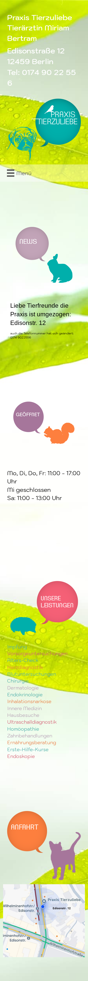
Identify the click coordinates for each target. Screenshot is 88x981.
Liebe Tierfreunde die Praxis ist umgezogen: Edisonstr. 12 (40, 314)
